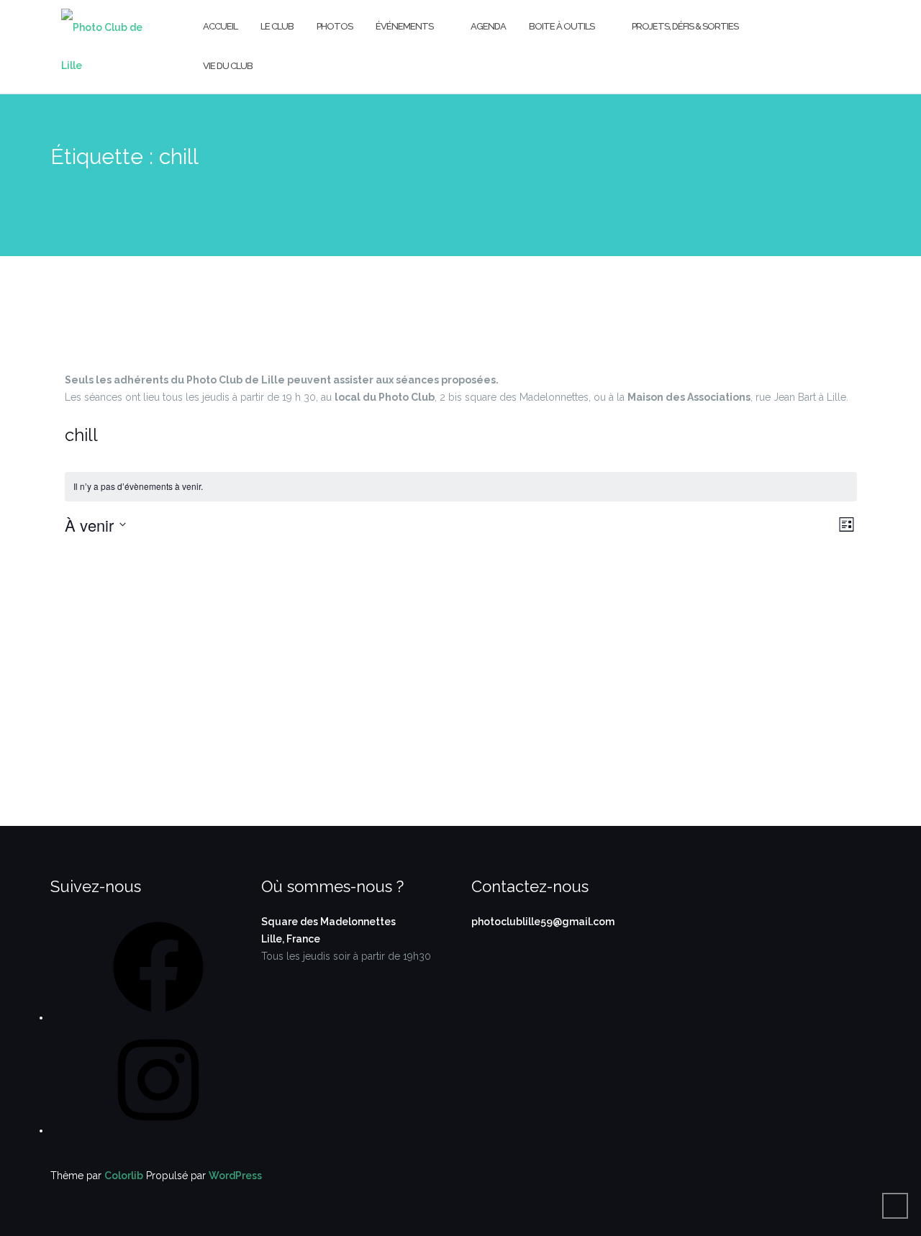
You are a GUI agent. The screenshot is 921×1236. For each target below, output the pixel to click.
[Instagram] (158, 1130)
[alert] (461, 486)
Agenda (488, 26)
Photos (335, 26)
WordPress (235, 1175)
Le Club (277, 26)
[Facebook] (158, 1017)
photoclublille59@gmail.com (542, 921)
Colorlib (123, 1175)
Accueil (220, 26)
